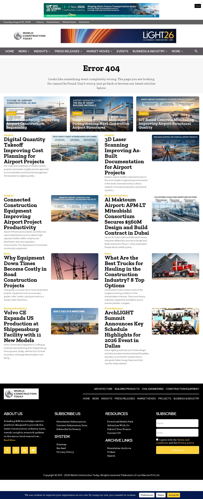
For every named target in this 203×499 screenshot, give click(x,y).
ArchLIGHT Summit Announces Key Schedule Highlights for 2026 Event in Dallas (124, 329)
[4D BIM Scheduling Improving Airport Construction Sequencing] (35, 114)
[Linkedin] (24, 450)
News (22, 51)
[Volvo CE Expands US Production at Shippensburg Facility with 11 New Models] (74, 321)
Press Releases (67, 51)
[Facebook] (7, 450)
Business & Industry (149, 51)
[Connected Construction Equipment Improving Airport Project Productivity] (74, 208)
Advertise (84, 22)
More (176, 51)
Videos (40, 22)
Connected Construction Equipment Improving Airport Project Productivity (23, 213)
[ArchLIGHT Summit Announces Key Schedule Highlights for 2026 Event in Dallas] (175, 321)
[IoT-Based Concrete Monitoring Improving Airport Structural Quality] (167, 114)
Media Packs (69, 22)
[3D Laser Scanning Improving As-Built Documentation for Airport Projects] (175, 148)
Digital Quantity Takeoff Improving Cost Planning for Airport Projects (24, 150)
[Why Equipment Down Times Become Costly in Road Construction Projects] (74, 266)
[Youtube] (33, 450)
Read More (9, 440)
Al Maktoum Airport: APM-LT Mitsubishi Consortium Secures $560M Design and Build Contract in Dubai (127, 216)
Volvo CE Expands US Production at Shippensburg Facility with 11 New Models (22, 326)
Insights (41, 51)
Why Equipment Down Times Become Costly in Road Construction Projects (25, 271)
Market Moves (98, 51)
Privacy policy (186, 442)
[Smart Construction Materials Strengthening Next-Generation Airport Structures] (101, 114)
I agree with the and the (175, 441)
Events (122, 51)
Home (9, 51)
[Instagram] (15, 450)
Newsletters (53, 22)
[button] (196, 51)
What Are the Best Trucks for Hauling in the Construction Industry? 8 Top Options (124, 271)
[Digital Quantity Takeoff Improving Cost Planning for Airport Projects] (74, 148)
